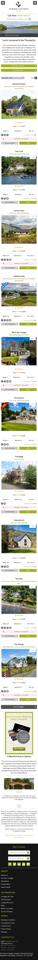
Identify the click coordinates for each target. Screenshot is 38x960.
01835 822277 (23, 15)
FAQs (3, 906)
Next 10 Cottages (18, 707)
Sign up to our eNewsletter (16, 858)
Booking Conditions (8, 920)
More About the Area (18, 66)
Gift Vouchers (6, 899)
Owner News (5, 887)
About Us (4, 875)
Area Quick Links (18, 70)
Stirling (21, 837)
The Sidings (19, 644)
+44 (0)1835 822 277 (11, 941)
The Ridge (19, 457)
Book (28, 143)
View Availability (10, 143)
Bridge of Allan (9, 835)
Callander (19, 792)
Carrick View (19, 211)
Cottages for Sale (7, 896)
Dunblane (19, 835)
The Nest (19, 579)
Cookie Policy (6, 926)
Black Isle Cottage (19, 332)
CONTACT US (7, 937)
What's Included (7, 909)
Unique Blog (5, 884)
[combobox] (12, 78)
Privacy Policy (6, 929)
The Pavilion (19, 398)
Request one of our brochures (17, 852)
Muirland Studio (19, 84)
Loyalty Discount (7, 903)
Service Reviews (6, 912)
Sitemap (4, 932)
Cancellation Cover (8, 923)
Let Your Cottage (7, 878)
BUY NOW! (19, 749)
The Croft (19, 151)
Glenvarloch (19, 520)
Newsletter (5, 881)
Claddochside (19, 276)
